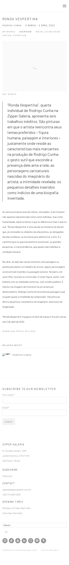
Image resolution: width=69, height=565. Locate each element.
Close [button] (61, 20)
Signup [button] (14, 53)
